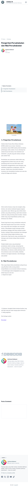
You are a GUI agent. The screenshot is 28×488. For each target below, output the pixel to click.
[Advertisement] (14, 21)
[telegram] (14, 354)
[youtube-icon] (11, 477)
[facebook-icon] (2, 477)
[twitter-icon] (5, 477)
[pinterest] (17, 354)
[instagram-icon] (8, 477)
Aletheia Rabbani (12, 461)
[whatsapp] (11, 354)
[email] (20, 354)
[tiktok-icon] (14, 477)
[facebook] (5, 354)
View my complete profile (8, 473)
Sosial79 (9, 2)
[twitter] (8, 354)
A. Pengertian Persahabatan (8, 88)
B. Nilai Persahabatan (7, 91)
